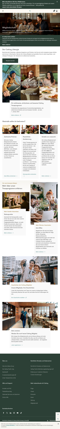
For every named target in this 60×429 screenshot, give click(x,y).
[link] (30, 84)
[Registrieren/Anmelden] (57, 11)
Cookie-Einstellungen (36, 374)
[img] (57, 1)
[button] (10, 176)
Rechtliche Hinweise (7, 420)
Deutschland (53, 420)
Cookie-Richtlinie (10, 425)
